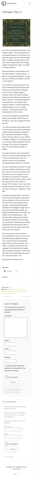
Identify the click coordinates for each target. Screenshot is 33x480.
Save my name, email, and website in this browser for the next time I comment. (14, 368)
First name (7, 427)
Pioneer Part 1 (7, 296)
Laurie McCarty (11, 3)
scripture (24, 291)
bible (15, 289)
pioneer (14, 291)
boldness (19, 289)
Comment (8, 316)
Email (6, 349)
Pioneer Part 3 (25, 296)
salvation (18, 291)
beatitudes (10, 289)
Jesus (24, 289)
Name (7, 340)
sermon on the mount (8, 293)
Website (7, 357)
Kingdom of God (6, 291)
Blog (10, 287)
